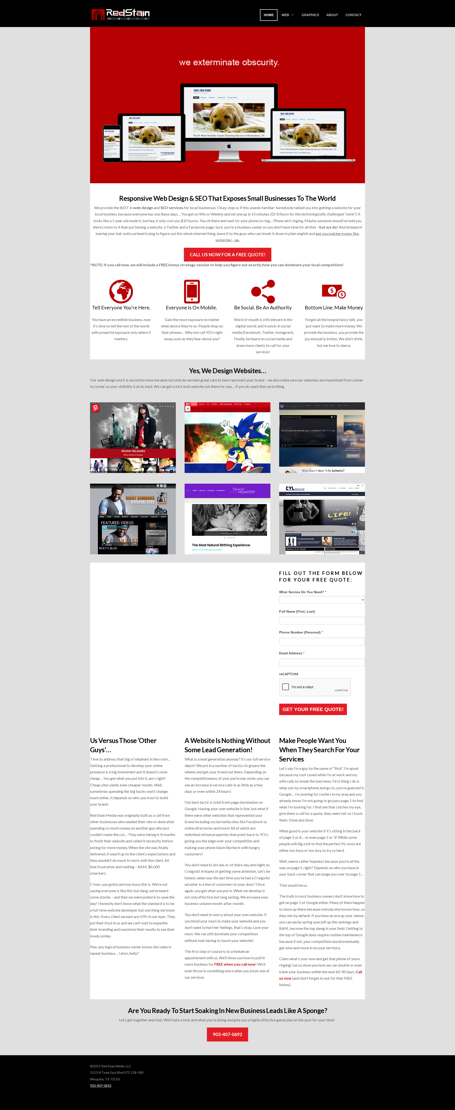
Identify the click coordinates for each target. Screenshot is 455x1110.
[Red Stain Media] (121, 19)
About (332, 15)
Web (285, 15)
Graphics (310, 15)
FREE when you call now (234, 964)
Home (269, 15)
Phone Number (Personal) (301, 632)
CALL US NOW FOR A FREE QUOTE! (227, 254)
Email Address (291, 653)
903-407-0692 (227, 1034)
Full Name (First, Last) (297, 611)
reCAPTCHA (288, 674)
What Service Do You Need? (302, 592)
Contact (354, 15)
